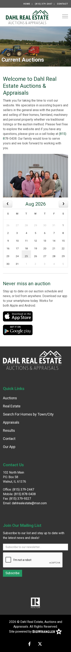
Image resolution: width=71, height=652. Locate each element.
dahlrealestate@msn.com (29, 503)
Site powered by (21, 631)
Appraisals (11, 422)
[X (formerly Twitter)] (40, 644)
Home (26, 4)
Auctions (10, 398)
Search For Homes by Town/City (28, 414)
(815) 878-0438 (25, 494)
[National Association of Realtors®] (35, 602)
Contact (62, 4)
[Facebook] (29, 644)
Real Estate (12, 406)
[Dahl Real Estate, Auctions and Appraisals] (27, 17)
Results (9, 430)
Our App (9, 447)
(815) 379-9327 (20, 498)
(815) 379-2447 (43, 4)
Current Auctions (23, 59)
